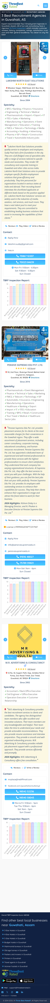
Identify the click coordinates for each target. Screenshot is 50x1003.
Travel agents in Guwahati (15, 962)
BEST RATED (6, 12)
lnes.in (11, 250)
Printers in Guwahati (12, 958)
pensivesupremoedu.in (19, 551)
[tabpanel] (25, 58)
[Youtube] (17, 992)
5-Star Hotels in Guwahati (14, 938)
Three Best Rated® (23, 1001)
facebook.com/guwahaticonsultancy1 (24, 786)
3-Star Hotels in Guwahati (14, 930)
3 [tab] (24, 69)
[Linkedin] (22, 992)
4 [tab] (26, 69)
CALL (11, 75)
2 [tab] (22, 69)
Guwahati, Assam (22, 925)
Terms (14, 995)
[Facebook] (2, 992)
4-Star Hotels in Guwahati (14, 934)
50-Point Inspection (17, 28)
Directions (34, 96)
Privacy (5, 995)
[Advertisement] (25, 887)
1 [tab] (20, 69)
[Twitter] (7, 992)
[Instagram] (12, 992)
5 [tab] (28, 69)
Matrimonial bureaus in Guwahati (18, 946)
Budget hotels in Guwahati (15, 942)
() (31, 84)
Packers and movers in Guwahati (17, 954)
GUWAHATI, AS (18, 12)
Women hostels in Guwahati (16, 966)
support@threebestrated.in (19, 988)
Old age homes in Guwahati (15, 950)
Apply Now (13, 237)
